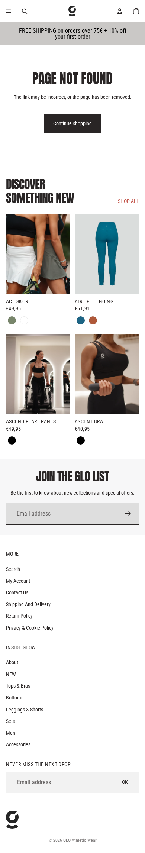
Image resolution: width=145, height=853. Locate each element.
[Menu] (8, 11)
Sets (10, 721)
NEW (11, 674)
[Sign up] (128, 513)
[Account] (120, 11)
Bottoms (14, 698)
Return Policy (19, 616)
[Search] (24, 11)
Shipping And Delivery (28, 604)
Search (13, 569)
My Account (18, 581)
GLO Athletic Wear (80, 840)
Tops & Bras (18, 686)
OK (125, 782)
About (12, 662)
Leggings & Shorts (24, 710)
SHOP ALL (128, 201)
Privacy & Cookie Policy (30, 628)
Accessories (18, 745)
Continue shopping (72, 123)
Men (10, 733)
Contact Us (17, 592)
